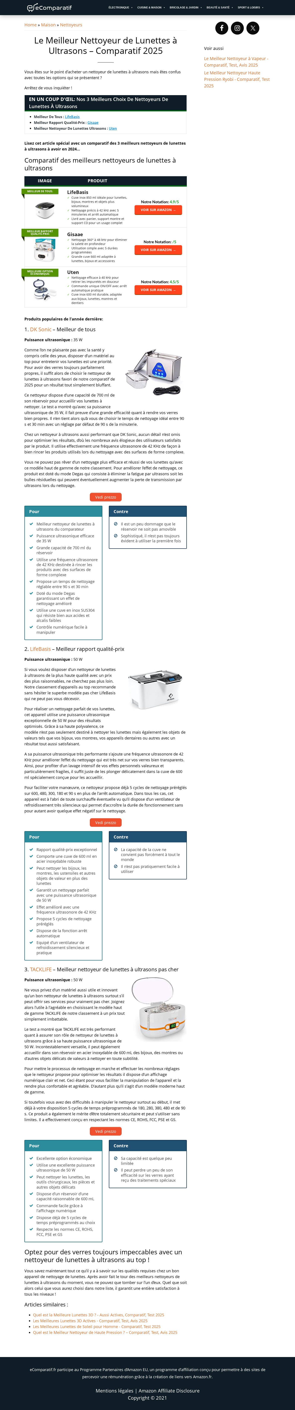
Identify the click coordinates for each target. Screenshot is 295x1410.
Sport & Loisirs (249, 7)
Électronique (119, 7)
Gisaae (92, 122)
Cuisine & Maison (149, 7)
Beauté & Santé (218, 7)
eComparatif (63, 7)
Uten (113, 128)
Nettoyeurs (71, 25)
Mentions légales (114, 1390)
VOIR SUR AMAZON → (158, 210)
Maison (48, 25)
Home (30, 25)
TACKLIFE (41, 969)
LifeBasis (72, 116)
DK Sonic (40, 329)
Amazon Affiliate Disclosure (169, 1390)
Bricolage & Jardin (184, 7)
